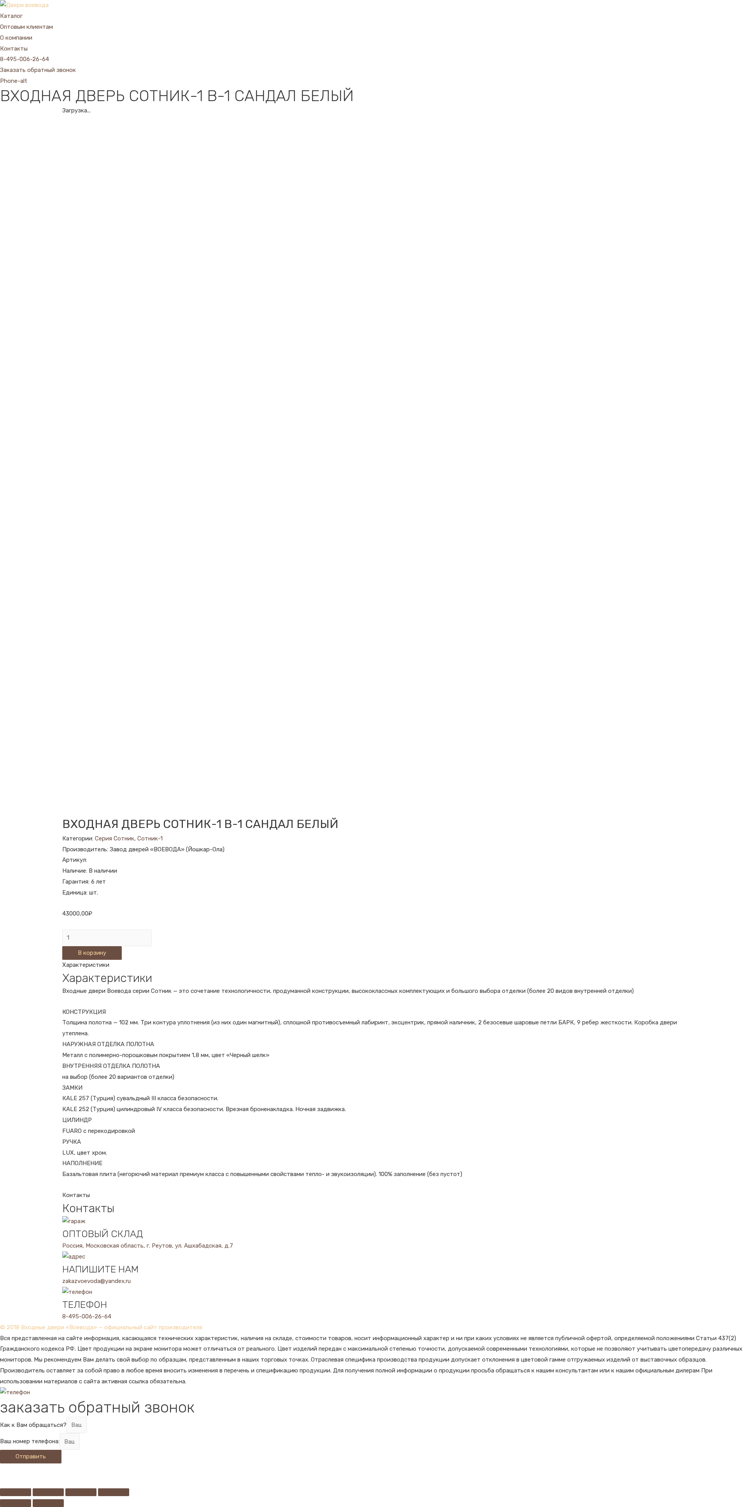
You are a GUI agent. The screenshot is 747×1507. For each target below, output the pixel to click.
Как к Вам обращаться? (33, 1424)
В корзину (92, 952)
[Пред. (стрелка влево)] (15, 1503)
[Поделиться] (48, 1492)
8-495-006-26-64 (86, 1316)
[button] (24, 59)
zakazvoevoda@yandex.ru (96, 1281)
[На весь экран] (80, 1492)
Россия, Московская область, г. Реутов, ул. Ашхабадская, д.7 (147, 1245)
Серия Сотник (114, 838)
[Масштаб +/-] (113, 1492)
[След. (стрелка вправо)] (48, 1503)
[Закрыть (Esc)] (15, 1492)
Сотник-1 (150, 838)
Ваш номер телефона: (30, 1441)
